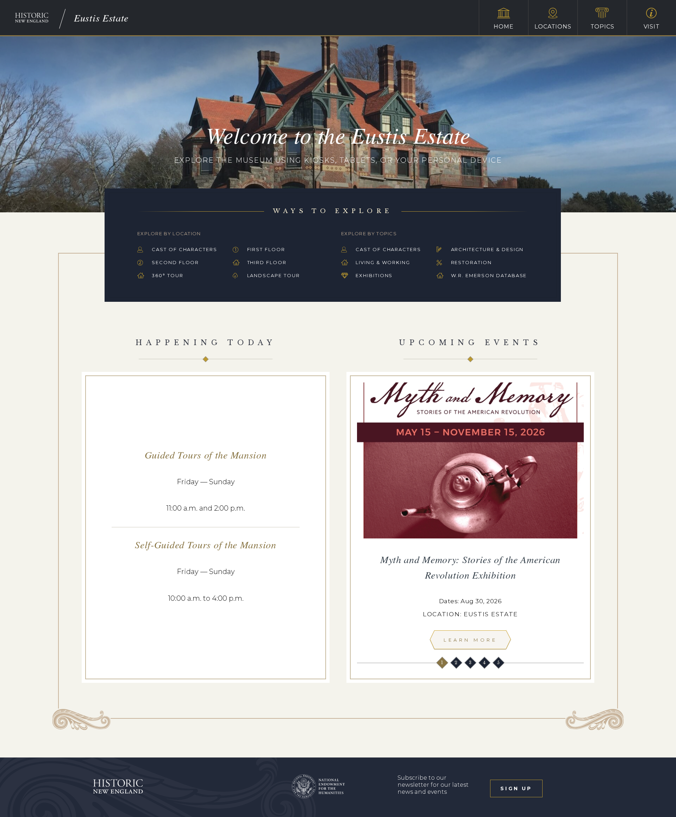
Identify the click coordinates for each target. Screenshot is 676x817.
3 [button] (471, 662)
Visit (652, 26)
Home (503, 26)
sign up (516, 788)
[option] (470, 517)
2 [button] (457, 662)
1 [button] (442, 662)
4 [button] (485, 662)
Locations (552, 26)
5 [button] (499, 662)
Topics (602, 26)
